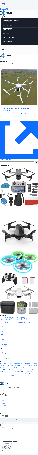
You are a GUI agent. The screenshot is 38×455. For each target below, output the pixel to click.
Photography (3, 337)
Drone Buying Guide (33, 365)
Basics (2, 326)
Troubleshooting (4, 345)
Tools (2, 427)
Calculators (3, 327)
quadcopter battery (18, 375)
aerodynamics (12, 363)
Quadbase (3, 339)
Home (2, 349)
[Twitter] (1, 415)
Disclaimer (3, 354)
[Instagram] (7, 415)
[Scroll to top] (1, 423)
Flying (2, 334)
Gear (2, 335)
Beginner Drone (25, 363)
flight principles (32, 373)
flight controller (25, 373)
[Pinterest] (3, 415)
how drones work (13, 375)
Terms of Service (4, 356)
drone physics (33, 369)
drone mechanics (9, 369)
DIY (3, 106)
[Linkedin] (5, 415)
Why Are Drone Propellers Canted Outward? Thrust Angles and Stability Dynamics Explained (17, 321)
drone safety (18, 371)
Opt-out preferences (5, 358)
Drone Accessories (22, 365)
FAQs (2, 331)
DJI (2, 330)
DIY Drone (10, 365)
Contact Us (3, 403)
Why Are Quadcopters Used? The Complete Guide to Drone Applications (13, 317)
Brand (2, 453)
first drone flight (18, 373)
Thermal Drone (4, 344)
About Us (3, 352)
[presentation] (19, 87)
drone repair (12, 371)
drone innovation (23, 367)
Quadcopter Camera (24, 375)
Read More (5, 117)
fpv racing (2, 375)
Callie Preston (6, 112)
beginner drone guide (32, 363)
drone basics (28, 365)
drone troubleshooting (12, 373)
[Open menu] (1, 59)
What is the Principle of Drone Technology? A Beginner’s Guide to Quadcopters (14, 318)
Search (36, 162)
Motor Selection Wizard (6, 448)
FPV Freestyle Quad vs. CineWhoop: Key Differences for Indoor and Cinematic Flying (15, 322)
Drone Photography (28, 369)
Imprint (2, 357)
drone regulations (4, 371)
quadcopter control (32, 375)
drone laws (27, 367)
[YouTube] (4, 415)
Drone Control (15, 367)
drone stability (25, 371)
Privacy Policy (3, 353)
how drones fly (7, 375)
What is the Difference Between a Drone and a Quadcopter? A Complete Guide (14, 319)
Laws (2, 336)
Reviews (2, 341)
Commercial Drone (4, 365)
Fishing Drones (4, 332)
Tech (2, 342)
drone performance (18, 369)
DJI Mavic (15, 365)
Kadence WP (15, 419)
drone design (18, 367)
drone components (8, 367)
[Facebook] (0, 415)
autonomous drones (19, 363)
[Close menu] (0, 425)
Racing (2, 340)
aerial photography (4, 363)
